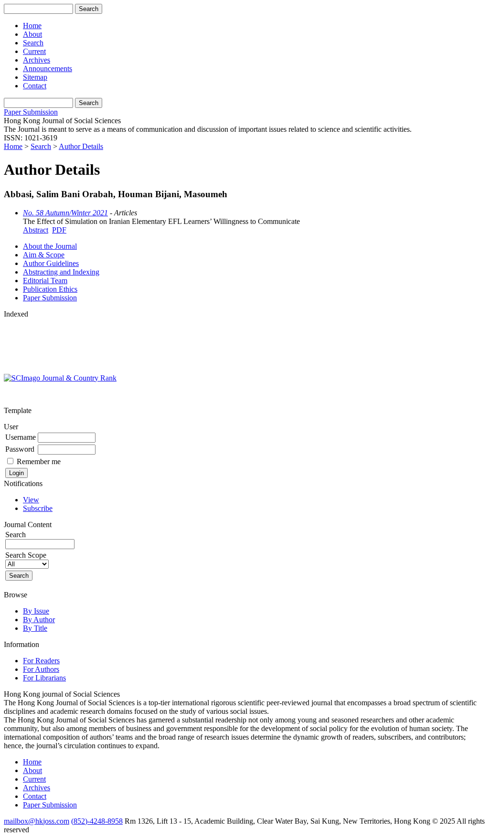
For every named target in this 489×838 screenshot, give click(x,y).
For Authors (41, 669)
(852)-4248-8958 (97, 821)
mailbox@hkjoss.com (36, 821)
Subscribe (38, 508)
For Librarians (44, 678)
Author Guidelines (51, 263)
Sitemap (35, 77)
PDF (59, 230)
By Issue (36, 611)
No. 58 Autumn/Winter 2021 (65, 213)
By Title (35, 628)
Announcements (47, 68)
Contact (34, 86)
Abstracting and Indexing (61, 272)
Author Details (81, 146)
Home (32, 25)
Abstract (35, 230)
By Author (39, 619)
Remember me (39, 461)
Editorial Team (45, 280)
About (32, 34)
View (31, 500)
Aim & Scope (43, 255)
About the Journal (50, 246)
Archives (36, 60)
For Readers (41, 661)
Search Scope (25, 555)
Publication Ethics (50, 289)
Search (33, 43)
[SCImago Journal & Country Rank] (60, 378)
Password (19, 449)
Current (34, 51)
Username (20, 437)
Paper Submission (31, 112)
